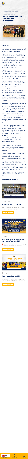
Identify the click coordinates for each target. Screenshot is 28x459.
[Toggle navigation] (25, 3)
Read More (8, 212)
